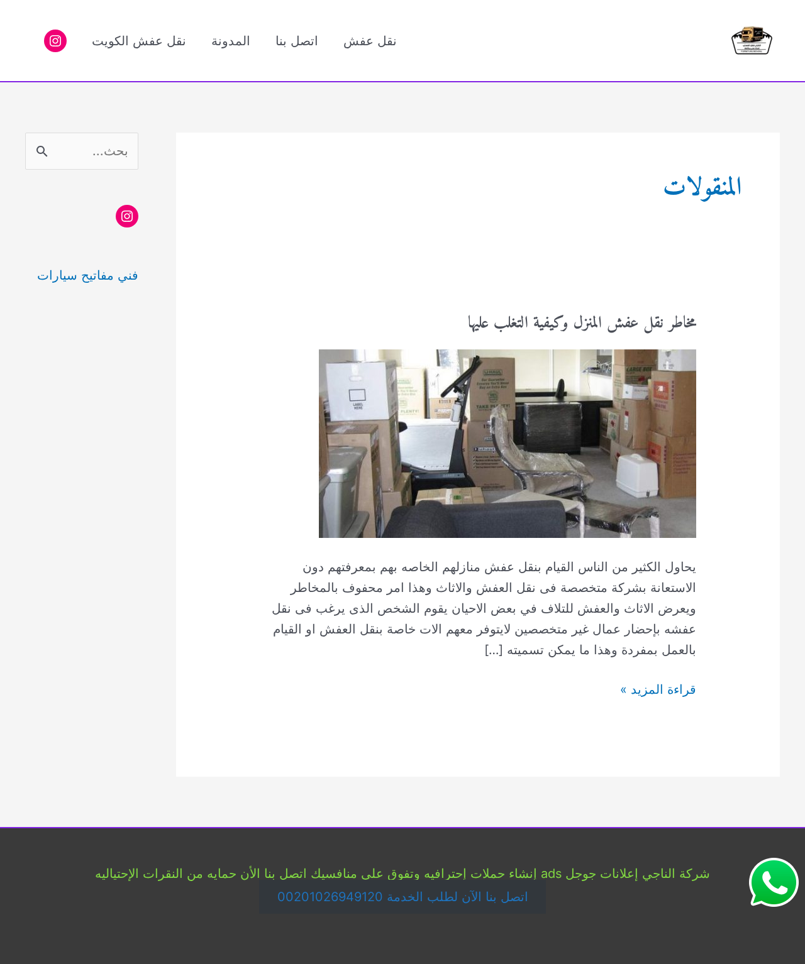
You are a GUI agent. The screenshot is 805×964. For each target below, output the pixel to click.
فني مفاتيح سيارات (87, 275)
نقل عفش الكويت (139, 40)
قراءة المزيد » (658, 690)
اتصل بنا (296, 40)
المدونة (230, 40)
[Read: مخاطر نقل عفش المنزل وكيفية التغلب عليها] (507, 442)
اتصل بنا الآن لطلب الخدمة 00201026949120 (402, 896)
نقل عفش (370, 40)
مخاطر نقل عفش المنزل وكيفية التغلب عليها (582, 323)
